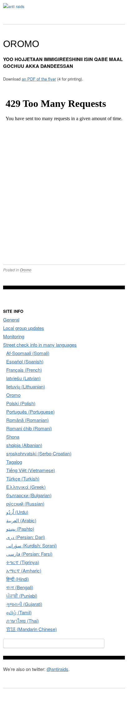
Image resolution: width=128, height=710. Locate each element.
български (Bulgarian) (29, 495)
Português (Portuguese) (30, 411)
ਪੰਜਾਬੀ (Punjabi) (21, 595)
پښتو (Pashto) (20, 528)
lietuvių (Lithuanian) (25, 386)
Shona (12, 436)
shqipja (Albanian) (24, 445)
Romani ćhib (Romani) (29, 428)
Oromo (25, 269)
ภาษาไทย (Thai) (22, 620)
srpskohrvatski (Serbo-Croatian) (38, 453)
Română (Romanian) (27, 420)
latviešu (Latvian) (23, 378)
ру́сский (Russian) (25, 503)
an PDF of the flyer (39, 79)
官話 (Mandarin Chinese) (31, 629)
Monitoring (13, 336)
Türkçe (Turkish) (22, 478)
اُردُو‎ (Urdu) (17, 512)
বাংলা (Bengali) (19, 587)
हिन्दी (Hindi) (17, 579)
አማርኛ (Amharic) (23, 570)
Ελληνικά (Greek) (26, 487)
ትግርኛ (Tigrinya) (22, 562)
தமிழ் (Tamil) (19, 612)
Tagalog (14, 461)
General (11, 319)
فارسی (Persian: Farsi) (29, 553)
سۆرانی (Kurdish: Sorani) (31, 545)
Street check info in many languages (40, 344)
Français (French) (24, 369)
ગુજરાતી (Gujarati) (24, 604)
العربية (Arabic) (21, 520)
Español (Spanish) (24, 361)
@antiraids (57, 669)
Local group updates (23, 328)
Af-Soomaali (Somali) (27, 353)
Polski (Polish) (20, 403)
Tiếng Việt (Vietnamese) (30, 470)
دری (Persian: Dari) (25, 537)
